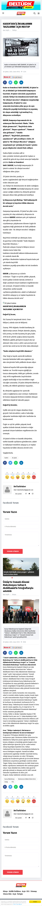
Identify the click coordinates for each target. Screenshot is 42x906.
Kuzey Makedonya (9, 779)
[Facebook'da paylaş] (5, 82)
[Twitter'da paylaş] (10, 82)
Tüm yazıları (18, 494)
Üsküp (6, 782)
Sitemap (33, 891)
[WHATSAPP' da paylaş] (16, 82)
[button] (39, 13)
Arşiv (24, 891)
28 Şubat (14, 458)
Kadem (6, 458)
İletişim (20, 894)
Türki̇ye (14, 30)
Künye (5, 891)
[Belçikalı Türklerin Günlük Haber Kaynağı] (21, 885)
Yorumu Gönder (13, 551)
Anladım (35, 901)
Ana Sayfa (6, 30)
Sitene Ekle (7, 894)
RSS (28, 891)
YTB (13, 782)
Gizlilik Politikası (15, 891)
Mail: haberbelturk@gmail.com (23, 490)
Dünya (14, 594)
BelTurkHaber (20, 486)
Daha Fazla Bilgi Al (17, 904)
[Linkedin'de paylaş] (21, 82)
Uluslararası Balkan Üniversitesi (27, 779)
